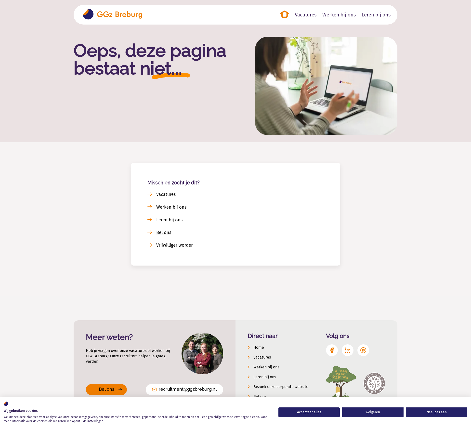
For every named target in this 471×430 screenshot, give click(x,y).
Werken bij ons (171, 207)
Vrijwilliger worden (175, 245)
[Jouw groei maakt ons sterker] (112, 14)
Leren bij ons (169, 220)
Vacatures (166, 194)
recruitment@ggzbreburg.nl (188, 389)
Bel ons (163, 232)
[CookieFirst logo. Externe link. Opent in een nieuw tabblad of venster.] (6, 404)
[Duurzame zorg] (341, 383)
